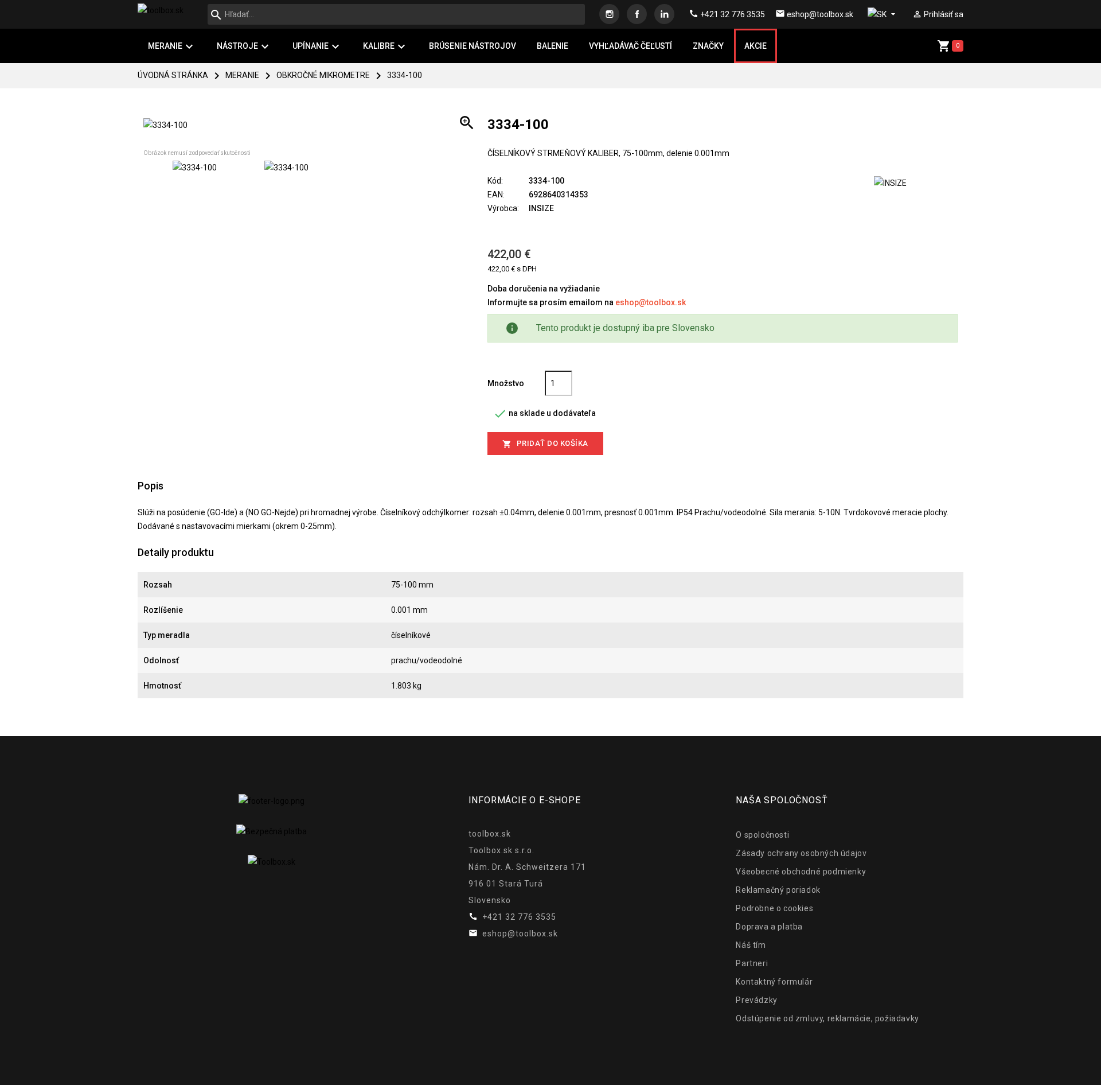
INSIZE (541, 208)
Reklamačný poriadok (778, 890)
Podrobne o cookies (774, 908)
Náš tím (751, 945)
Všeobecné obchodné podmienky (801, 871)
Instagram (609, 14)
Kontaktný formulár (774, 981)
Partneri (752, 963)
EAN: (496, 194)
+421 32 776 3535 (727, 14)
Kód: (495, 180)
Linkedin (664, 14)
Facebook (636, 14)
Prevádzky (756, 1000)
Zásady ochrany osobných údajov (801, 853)
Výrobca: (503, 208)
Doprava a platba (769, 926)
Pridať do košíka (545, 444)
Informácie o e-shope (524, 800)
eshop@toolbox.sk (650, 302)
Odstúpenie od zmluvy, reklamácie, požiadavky (827, 1018)
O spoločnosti (762, 834)
